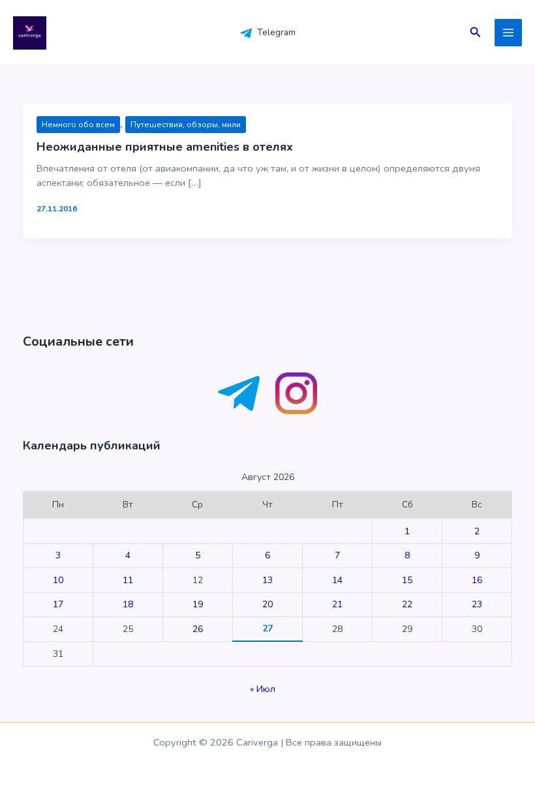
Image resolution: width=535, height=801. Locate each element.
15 (407, 580)
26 (197, 629)
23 (477, 604)
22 (407, 604)
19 (197, 604)
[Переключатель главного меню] (508, 32)
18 (128, 604)
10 (58, 580)
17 (58, 604)
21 (337, 604)
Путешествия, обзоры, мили (185, 124)
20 (267, 604)
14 (337, 580)
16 (477, 580)
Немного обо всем (78, 124)
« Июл (262, 689)
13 (267, 580)
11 (128, 580)
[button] (476, 33)
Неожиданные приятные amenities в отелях (165, 147)
